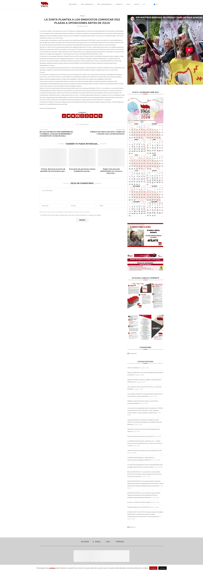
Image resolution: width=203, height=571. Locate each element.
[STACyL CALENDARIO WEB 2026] (145, 157)
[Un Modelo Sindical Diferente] (145, 284)
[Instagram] (82, 116)
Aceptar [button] (153, 568)
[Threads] (159, 4)
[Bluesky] (152, 4)
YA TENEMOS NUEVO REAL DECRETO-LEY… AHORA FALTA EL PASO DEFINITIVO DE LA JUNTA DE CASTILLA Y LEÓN (144, 443)
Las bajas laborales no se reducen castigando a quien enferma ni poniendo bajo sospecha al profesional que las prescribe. (144, 422)
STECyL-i (137, 4)
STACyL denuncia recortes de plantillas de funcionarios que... (53, 170)
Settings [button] (162, 568)
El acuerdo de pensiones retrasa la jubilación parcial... (82, 170)
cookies (52, 568)
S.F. (144, 4)
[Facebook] (78, 116)
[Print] (91, 116)
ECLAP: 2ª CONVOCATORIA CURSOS (139, 502)
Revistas (119, 4)
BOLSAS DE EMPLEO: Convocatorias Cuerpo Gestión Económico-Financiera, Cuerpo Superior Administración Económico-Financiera (144, 474)
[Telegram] (69, 116)
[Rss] (156, 4)
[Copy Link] (100, 116)
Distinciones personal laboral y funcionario (140, 436)
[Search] (162, 4)
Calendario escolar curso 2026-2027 (138, 507)
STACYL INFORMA (133, 368)
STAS (128, 4)
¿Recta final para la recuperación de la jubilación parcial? (144, 450)
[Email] (154, 4)
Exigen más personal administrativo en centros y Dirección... (111, 171)
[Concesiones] (131, 353)
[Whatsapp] (64, 116)
